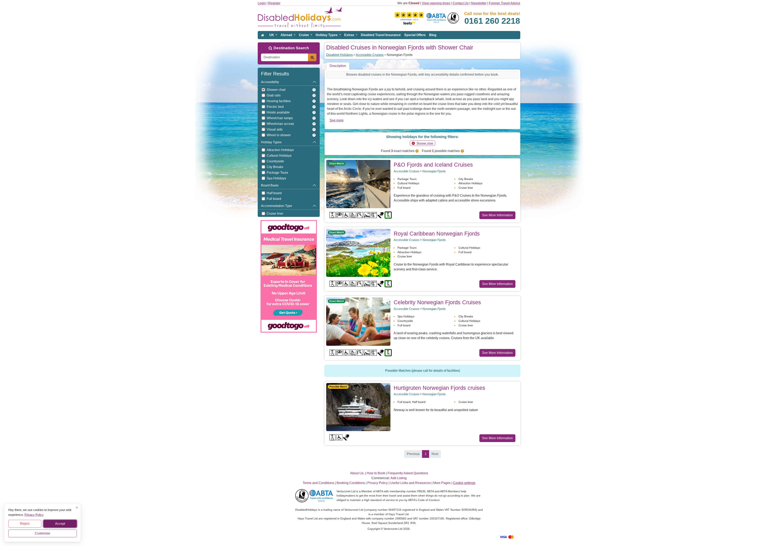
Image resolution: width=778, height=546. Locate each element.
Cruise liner (275, 213)
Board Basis (270, 185)
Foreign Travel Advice (504, 3)
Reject (24, 523)
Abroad (287, 35)
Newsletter (478, 3)
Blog (432, 35)
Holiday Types (327, 35)
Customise (42, 533)
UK (272, 35)
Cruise (304, 35)
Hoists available (278, 112)
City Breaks (275, 167)
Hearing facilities (279, 101)
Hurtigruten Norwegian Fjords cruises (439, 388)
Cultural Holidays (279, 155)
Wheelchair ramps (280, 118)
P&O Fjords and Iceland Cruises (433, 165)
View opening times (436, 3)
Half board (274, 193)
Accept (60, 523)
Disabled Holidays (339, 55)
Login (262, 3)
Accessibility (270, 82)
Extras (349, 35)
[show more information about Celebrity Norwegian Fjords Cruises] (358, 321)
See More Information (497, 215)
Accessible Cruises (370, 55)
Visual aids (275, 129)
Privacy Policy (34, 514)
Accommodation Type (276, 206)
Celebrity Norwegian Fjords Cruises (437, 302)
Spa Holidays (276, 178)
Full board (274, 198)
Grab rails (274, 95)
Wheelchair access (280, 123)
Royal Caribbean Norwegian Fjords (437, 233)
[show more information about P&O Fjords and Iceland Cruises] (358, 183)
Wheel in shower (279, 135)
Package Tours (277, 172)
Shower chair (276, 89)
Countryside (275, 161)
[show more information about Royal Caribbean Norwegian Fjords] (358, 252)
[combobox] (284, 57)
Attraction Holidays (280, 150)
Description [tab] (338, 65)
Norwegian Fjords (434, 171)
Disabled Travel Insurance (381, 35)
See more (337, 120)
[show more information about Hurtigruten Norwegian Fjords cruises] (358, 407)
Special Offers (415, 35)
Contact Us (461, 3)
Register (274, 3)
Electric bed (275, 106)
